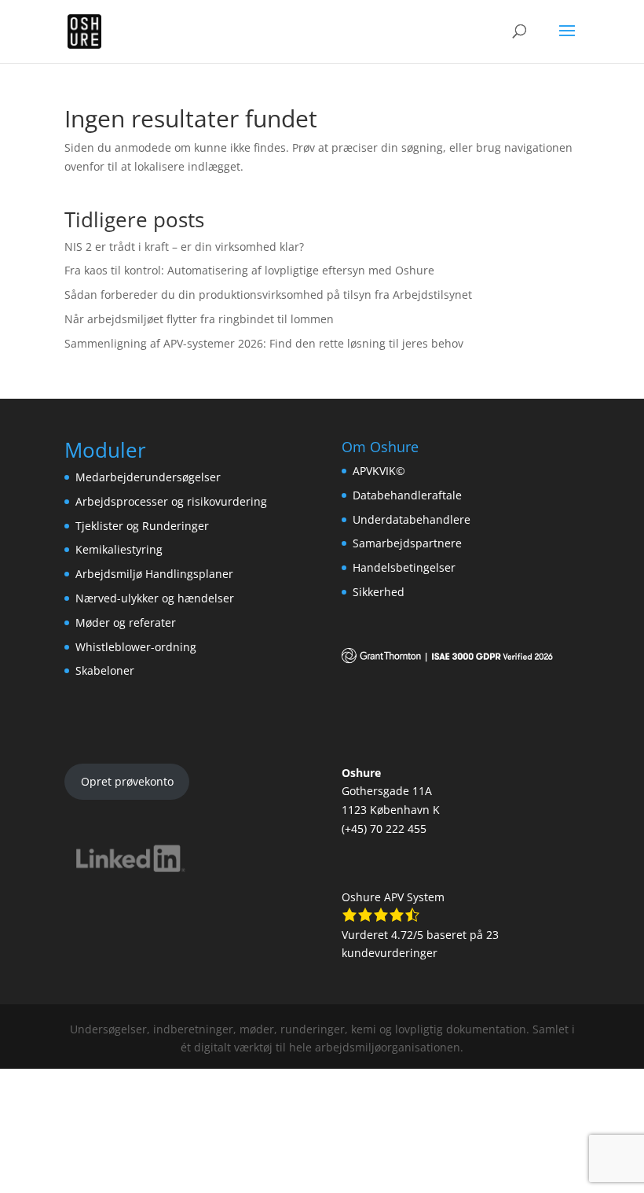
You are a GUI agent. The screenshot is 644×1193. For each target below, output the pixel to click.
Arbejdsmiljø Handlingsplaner (154, 573)
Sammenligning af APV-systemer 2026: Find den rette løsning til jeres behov (263, 343)
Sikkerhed (378, 591)
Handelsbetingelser (404, 567)
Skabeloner (104, 670)
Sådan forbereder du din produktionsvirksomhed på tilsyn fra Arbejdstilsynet (268, 294)
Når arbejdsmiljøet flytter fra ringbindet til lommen (199, 318)
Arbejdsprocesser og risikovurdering (171, 501)
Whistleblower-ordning (135, 646)
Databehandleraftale (407, 495)
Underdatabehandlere (411, 519)
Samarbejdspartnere (407, 543)
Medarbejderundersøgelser (148, 476)
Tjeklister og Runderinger (142, 525)
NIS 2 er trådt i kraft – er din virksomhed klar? (184, 246)
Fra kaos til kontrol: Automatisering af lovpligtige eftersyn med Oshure (249, 270)
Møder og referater (125, 622)
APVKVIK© (379, 470)
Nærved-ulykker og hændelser (154, 598)
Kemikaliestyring (119, 549)
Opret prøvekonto (127, 781)
